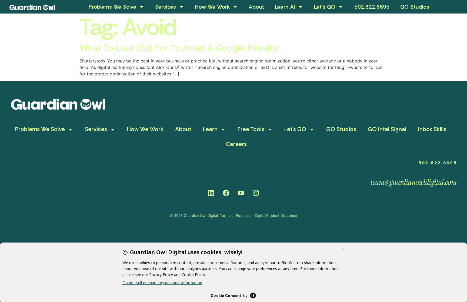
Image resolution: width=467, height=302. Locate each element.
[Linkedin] (211, 193)
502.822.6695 (371, 6)
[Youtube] (241, 193)
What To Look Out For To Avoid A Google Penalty (178, 48)
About (256, 6)
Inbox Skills (432, 129)
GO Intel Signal (387, 129)
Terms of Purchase (236, 215)
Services (165, 6)
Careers (236, 144)
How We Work (212, 6)
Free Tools (251, 129)
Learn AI (285, 6)
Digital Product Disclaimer (276, 215)
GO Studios (414, 6)
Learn (210, 129)
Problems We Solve (112, 6)
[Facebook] (226, 193)
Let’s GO (324, 6)
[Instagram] (256, 193)
